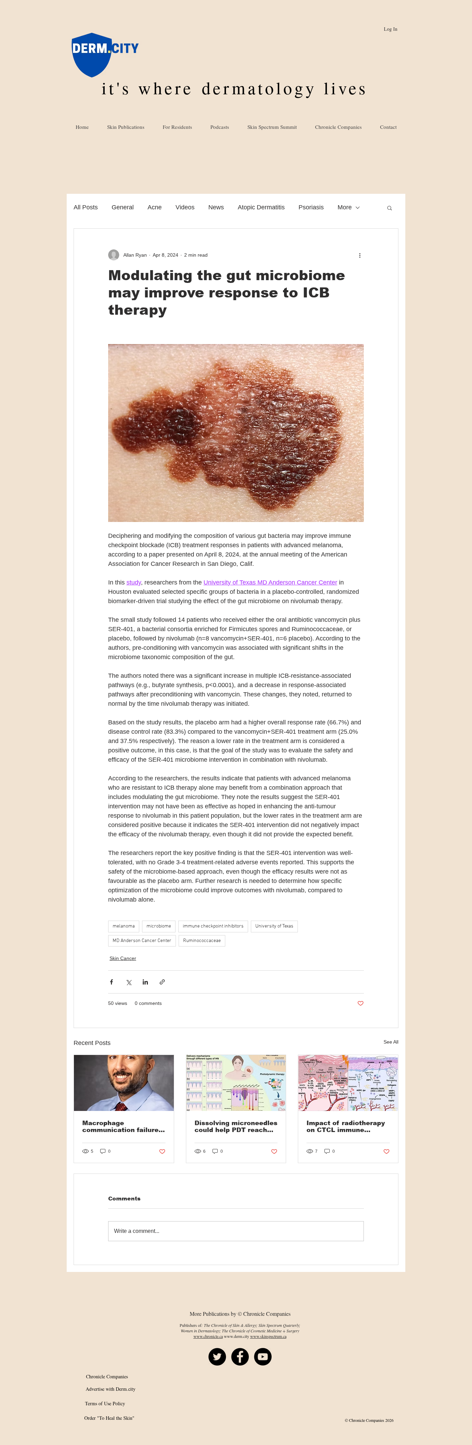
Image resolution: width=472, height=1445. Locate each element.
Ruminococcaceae (202, 941)
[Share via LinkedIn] (145, 982)
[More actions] (360, 255)
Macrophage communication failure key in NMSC (120, 1126)
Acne (155, 207)
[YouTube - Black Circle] (263, 1357)
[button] (389, 207)
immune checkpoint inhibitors (213, 926)
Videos (185, 207)
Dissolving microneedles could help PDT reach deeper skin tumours (236, 1126)
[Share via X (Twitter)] (128, 982)
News (216, 207)
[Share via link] (162, 982)
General (123, 207)
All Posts (86, 207)
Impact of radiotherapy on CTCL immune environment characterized (345, 1126)
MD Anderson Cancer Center (142, 941)
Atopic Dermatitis (261, 207)
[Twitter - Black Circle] (217, 1357)
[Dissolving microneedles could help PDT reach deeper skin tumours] (236, 1083)
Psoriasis (311, 207)
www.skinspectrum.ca (268, 1336)
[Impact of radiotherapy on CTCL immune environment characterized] (348, 1083)
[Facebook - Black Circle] (240, 1357)
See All (391, 1042)
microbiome (159, 926)
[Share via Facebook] (111, 982)
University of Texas (274, 926)
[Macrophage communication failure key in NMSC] (124, 1083)
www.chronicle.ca (208, 1336)
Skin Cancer (123, 958)
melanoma (124, 926)
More (345, 207)
